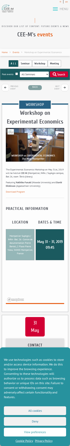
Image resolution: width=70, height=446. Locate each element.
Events (16, 52)
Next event (57, 87)
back (35, 86)
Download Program (15, 191)
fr (60, 1)
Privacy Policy (43, 441)
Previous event (14, 87)
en (66, 1)
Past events (7, 74)
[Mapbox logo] (15, 299)
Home (5, 52)
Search (61, 74)
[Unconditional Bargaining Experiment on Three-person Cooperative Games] (5, 87)
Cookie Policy (24, 441)
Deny (35, 421)
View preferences (35, 432)
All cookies (35, 411)
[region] (35, 284)
